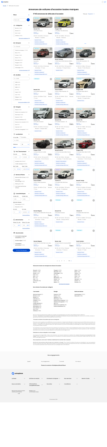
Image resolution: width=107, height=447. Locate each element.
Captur (18, 95)
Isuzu (35, 295)
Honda (56, 292)
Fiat (77, 282)
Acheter (13, 6)
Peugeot (18, 66)
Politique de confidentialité (69, 417)
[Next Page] (76, 265)
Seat (35, 283)
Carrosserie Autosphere (51, 401)
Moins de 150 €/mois (22, 181)
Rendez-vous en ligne (51, 392)
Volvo (77, 280)
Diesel (18, 113)
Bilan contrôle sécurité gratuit (53, 397)
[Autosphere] (5, 2)
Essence (18, 120)
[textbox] (25, 148)
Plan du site (66, 430)
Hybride (18, 130)
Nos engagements (15, 417)
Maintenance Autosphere (52, 395)
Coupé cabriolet (37, 314)
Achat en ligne (20, 244)
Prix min (15, 158)
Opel (56, 280)
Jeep (35, 289)
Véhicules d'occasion (16, 392)
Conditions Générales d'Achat (70, 426)
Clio (17, 98)
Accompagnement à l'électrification (68, 404)
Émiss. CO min (16, 226)
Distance (15, 148)
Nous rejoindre (14, 423)
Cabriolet (36, 310)
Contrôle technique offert (52, 399)
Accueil (4, 9)
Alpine (56, 286)
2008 (17, 86)
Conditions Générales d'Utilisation (71, 415)
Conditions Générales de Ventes (70, 423)
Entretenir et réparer (45, 6)
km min (15, 213)
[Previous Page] (52, 265)
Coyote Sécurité (67, 401)
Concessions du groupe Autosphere (21, 240)
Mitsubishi (58, 282)
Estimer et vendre (28, 6)
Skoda (57, 283)
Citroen (18, 58)
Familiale (37, 315)
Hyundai (78, 283)
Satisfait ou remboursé (68, 397)
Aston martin (79, 293)
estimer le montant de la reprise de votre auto (70, 354)
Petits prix (19, 187)
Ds (56, 279)
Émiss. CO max (26, 226)
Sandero (18, 103)
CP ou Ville (15, 141)
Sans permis (37, 318)
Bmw (17, 56)
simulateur (55, 346)
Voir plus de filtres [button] (26, 218)
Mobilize (57, 293)
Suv (35, 320)
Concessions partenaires (20, 248)
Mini (35, 280)
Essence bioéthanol (20, 123)
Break (17, 34)
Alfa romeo (78, 287)
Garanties (66, 395)
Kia (35, 282)
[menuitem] (13, 6)
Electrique (19, 118)
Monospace (37, 317)
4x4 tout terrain (38, 305)
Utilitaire (18, 39)
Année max (25, 200)
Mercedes (19, 63)
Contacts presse (15, 421)
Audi (77, 279)
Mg (35, 286)
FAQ (82, 395)
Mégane (18, 100)
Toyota (78, 277)
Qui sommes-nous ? (16, 415)
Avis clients (14, 419)
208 (17, 88)
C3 (17, 93)
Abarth (56, 290)
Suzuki (77, 284)
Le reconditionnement (33, 416)
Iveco (35, 293)
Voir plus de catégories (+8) (24, 42)
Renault (18, 68)
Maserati (36, 290)
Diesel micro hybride (21, 115)
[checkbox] (14, 32)
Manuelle (19, 210)
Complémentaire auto (68, 399)
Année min (15, 200)
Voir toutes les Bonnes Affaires (20, 190)
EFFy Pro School (50, 417)
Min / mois (15, 170)
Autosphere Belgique (51, 421)
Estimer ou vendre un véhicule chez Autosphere (35, 393)
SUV (17, 36)
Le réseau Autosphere (51, 419)
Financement (66, 392)
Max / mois (24, 170)
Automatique (19, 208)
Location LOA (20, 165)
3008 (17, 90)
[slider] (16, 151)
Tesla (77, 292)
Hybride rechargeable (21, 133)
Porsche (78, 286)
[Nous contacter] (105, 2)
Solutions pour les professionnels (71, 406)
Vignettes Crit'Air (32, 419)
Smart (77, 290)
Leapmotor (78, 289)
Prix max (24, 158)
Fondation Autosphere (51, 415)
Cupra (35, 287)
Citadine (37, 311)
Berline (18, 31)
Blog (47, 427)
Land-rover (37, 284)
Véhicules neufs (15, 395)
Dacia (18, 61)
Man (56, 295)
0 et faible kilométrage (20, 184)
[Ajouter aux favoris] (51, 22)
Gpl (17, 128)
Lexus (56, 284)
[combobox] (21, 144)
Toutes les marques (21, 54)
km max (24, 213)
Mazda (56, 287)
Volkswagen (19, 71)
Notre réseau (77, 6)
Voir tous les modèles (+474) (24, 106)
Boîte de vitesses (17, 206)
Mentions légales (67, 428)
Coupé (35, 313)
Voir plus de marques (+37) (24, 74)
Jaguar (56, 289)
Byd (35, 292)
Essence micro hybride (21, 125)
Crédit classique (21, 167)
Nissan (36, 277)
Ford (35, 279)
